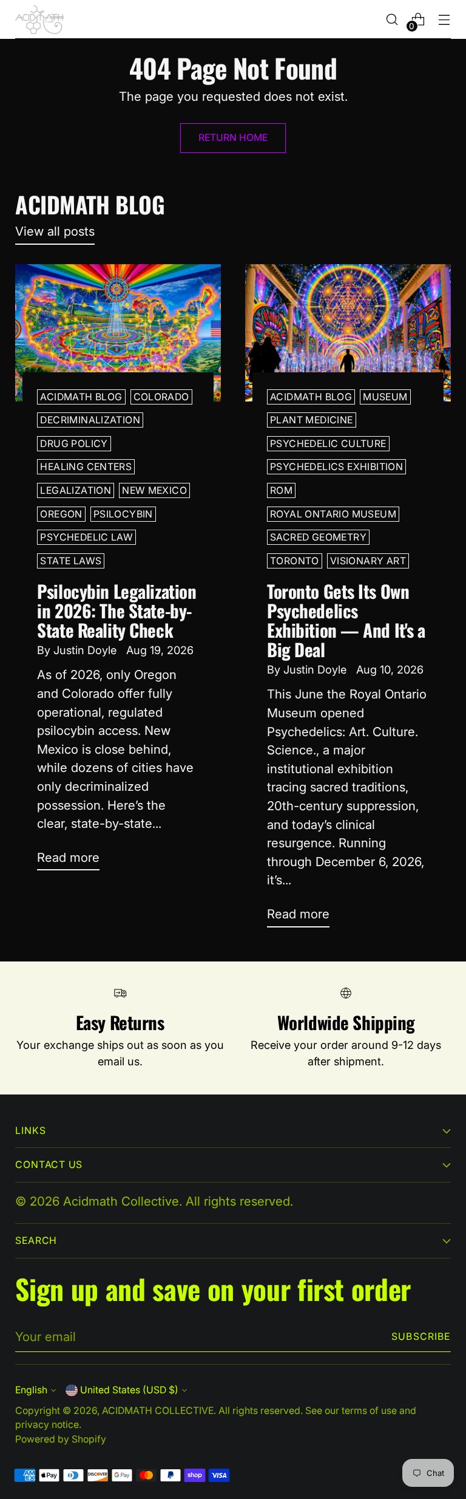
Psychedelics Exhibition (336, 467)
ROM (281, 490)
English (31, 1390)
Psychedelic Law (86, 537)
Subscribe (421, 1336)
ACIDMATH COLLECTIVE (158, 1410)
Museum (385, 397)
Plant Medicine (311, 420)
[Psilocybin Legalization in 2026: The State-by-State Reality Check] (118, 332)
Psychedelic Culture (328, 443)
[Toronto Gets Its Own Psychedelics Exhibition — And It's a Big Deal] (348, 332)
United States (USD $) (129, 1390)
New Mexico (154, 490)
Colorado (161, 397)
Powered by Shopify (60, 1439)
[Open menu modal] (444, 19)
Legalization (75, 490)
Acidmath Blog (81, 397)
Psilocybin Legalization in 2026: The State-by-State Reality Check (116, 610)
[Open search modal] (392, 19)
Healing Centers (86, 467)
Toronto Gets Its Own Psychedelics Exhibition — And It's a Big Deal (346, 620)
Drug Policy (73, 443)
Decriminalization (90, 420)
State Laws (70, 561)
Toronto (294, 561)
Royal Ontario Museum (333, 514)
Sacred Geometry (318, 537)
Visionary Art (368, 561)
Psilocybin (123, 514)
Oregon (61, 514)
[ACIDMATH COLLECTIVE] (39, 19)
